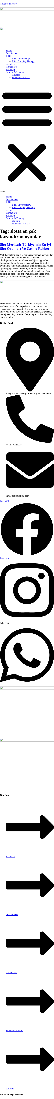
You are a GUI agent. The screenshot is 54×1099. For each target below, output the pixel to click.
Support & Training (15, 72)
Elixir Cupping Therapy (23, 61)
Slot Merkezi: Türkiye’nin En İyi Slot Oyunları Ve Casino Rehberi (25, 246)
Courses (16, 75)
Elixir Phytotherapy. (21, 58)
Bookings (10, 69)
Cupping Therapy (8, 3)
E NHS (9, 56)
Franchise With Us (21, 77)
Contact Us (11, 66)
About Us (10, 64)
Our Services (12, 53)
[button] (27, 137)
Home (9, 50)
